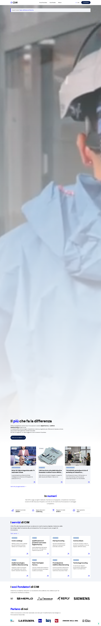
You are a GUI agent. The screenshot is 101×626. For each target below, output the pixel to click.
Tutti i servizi (14, 533)
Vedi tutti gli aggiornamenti (18, 486)
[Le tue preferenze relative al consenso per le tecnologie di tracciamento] (98, 623)
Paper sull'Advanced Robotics (26, 10)
